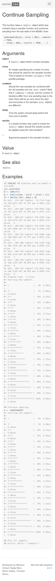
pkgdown (48, 564)
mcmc (36, 90)
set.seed (9, 189)
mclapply (39, 76)
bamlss (6, 4)
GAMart (13, 192)
